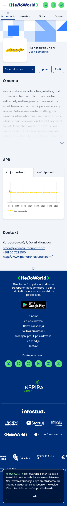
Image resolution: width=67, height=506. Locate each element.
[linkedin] (38, 363)
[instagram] (18, 363)
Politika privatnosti (33, 331)
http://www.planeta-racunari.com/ (28, 257)
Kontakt (33, 346)
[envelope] (58, 363)
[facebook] (8, 363)
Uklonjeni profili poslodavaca (33, 336)
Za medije (33, 341)
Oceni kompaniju (39, 52)
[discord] (48, 363)
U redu (34, 496)
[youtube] (28, 363)
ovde (50, 488)
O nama (33, 316)
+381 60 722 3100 (14, 252)
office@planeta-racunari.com (24, 248)
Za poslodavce (33, 321)
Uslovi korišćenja (33, 326)
